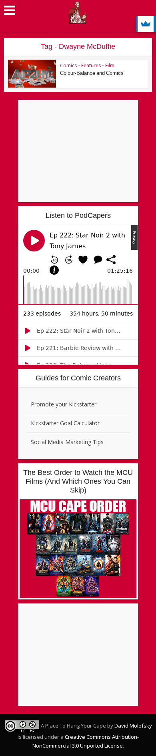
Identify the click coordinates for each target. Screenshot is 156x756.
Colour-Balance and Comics (92, 73)
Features (91, 65)
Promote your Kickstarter (63, 404)
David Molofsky (133, 725)
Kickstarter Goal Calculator (65, 423)
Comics (68, 65)
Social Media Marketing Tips (67, 442)
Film (109, 65)
